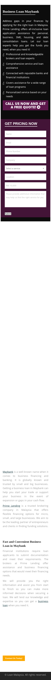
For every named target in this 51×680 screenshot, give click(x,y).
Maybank (8, 471)
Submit (8, 214)
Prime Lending (11, 505)
